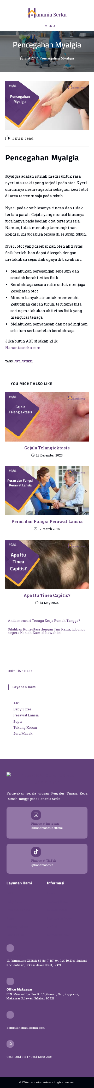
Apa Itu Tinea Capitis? (47, 595)
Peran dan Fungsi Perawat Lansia (47, 521)
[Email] (10, 1015)
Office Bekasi (17, 956)
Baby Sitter (15, 901)
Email (11, 1023)
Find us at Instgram (45, 823)
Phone (12, 1052)
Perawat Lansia (18, 910)
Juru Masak (15, 935)
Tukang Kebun (17, 926)
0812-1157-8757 (20, 670)
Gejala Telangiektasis (47, 447)
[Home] (22, 58)
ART (17, 361)
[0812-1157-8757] (21, 653)
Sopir (10, 918)
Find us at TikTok (43, 860)
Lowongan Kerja (59, 918)
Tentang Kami (57, 901)
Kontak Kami (57, 910)
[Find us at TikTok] (36, 852)
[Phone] (10, 1044)
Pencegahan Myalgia (56, 58)
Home (51, 893)
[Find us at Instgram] (36, 815)
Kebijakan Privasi (60, 935)
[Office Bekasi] (10, 948)
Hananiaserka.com (23, 347)
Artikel (27, 361)
